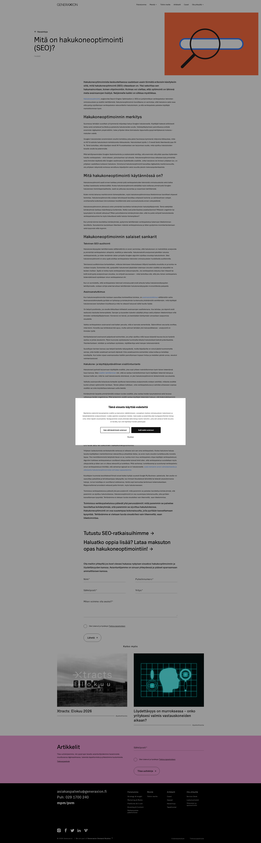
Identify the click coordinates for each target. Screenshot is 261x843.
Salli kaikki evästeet (146, 430)
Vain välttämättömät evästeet (115, 430)
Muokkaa (130, 437)
